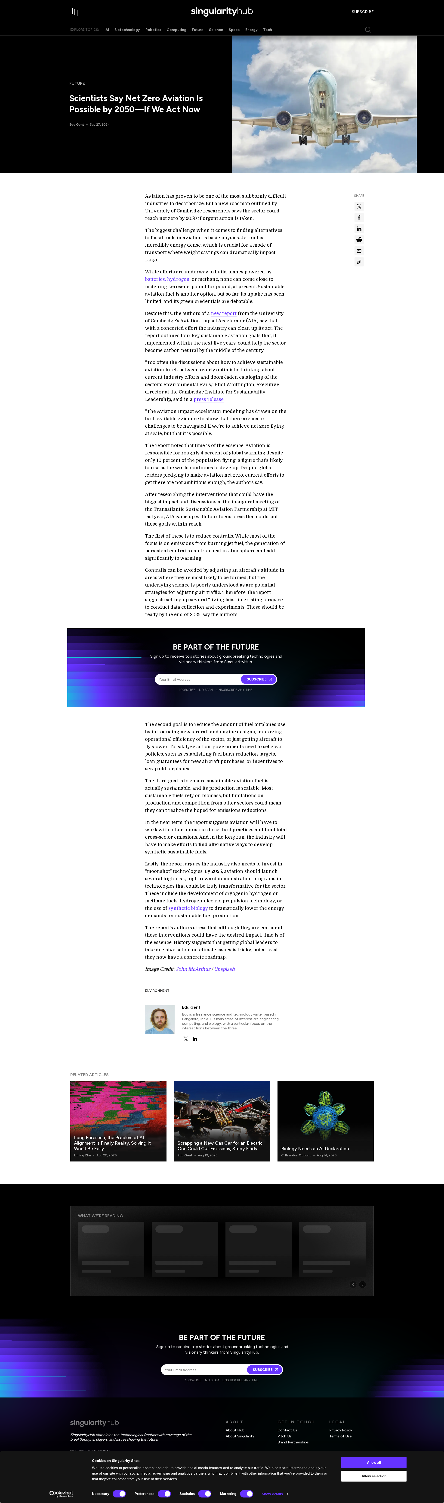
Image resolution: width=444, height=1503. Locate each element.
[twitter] (185, 1039)
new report (224, 313)
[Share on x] (359, 206)
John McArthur (193, 969)
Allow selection (374, 1476)
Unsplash (224, 969)
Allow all (374, 1462)
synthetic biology (188, 908)
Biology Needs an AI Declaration (315, 1148)
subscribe (363, 11)
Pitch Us (285, 1436)
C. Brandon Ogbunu (296, 1155)
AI (107, 29)
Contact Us (287, 1430)
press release (209, 399)
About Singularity (240, 1436)
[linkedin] (195, 1039)
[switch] (164, 1493)
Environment (157, 991)
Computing (176, 29)
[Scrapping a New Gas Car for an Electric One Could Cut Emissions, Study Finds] (222, 1121)
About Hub (235, 1430)
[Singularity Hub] (222, 12)
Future (198, 29)
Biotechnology (127, 29)
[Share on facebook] (359, 217)
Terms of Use (340, 1436)
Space (234, 29)
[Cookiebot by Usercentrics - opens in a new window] (61, 1494)
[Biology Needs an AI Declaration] (326, 1121)
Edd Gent (76, 125)
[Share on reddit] (359, 239)
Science (216, 29)
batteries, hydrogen (167, 279)
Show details (272, 1494)
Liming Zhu (82, 1155)
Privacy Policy (340, 1430)
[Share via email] (359, 250)
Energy (251, 29)
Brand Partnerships (293, 1442)
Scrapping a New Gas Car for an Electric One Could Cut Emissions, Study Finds (220, 1145)
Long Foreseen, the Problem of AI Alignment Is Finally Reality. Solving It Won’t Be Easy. (112, 1143)
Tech (267, 29)
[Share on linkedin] (359, 228)
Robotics (153, 29)
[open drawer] (75, 12)
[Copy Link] (359, 261)
